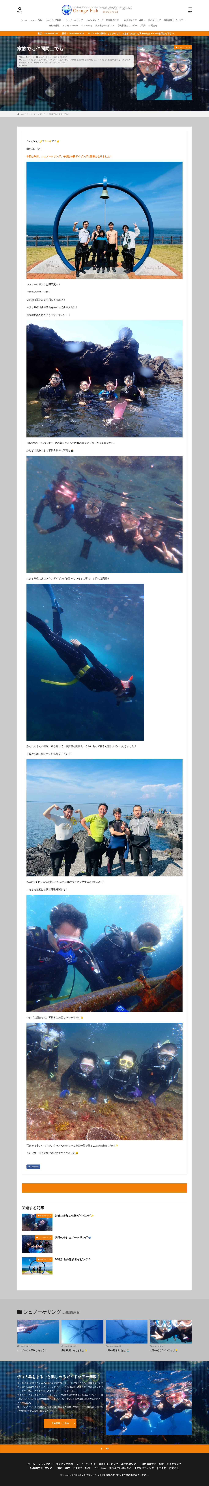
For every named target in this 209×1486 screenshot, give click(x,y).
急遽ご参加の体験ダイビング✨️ (74, 1215)
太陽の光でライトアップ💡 (164, 1350)
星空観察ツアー (113, 20)
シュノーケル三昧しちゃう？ (32, 1350)
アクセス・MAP (70, 25)
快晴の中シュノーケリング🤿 (73, 1237)
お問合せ (153, 25)
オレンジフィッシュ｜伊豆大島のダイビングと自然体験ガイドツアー (113, 1475)
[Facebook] (33, 1167)
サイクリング (154, 20)
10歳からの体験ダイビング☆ (73, 1259)
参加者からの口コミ (105, 25)
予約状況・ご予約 (60, 1423)
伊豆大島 (80, 60)
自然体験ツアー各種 (133, 20)
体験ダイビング (60, 57)
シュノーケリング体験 (67, 60)
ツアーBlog (86, 25)
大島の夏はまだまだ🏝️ (117, 1350)
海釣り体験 (54, 25)
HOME (23, 114)
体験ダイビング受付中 (57, 62)
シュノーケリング (74, 20)
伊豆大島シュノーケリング (96, 60)
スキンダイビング (94, 20)
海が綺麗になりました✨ (74, 1350)
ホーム (24, 20)
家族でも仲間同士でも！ (59, 114)
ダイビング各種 (53, 20)
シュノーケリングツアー (47, 60)
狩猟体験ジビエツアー (174, 20)
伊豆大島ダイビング (116, 60)
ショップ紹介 (36, 20)
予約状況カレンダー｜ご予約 (132, 25)
